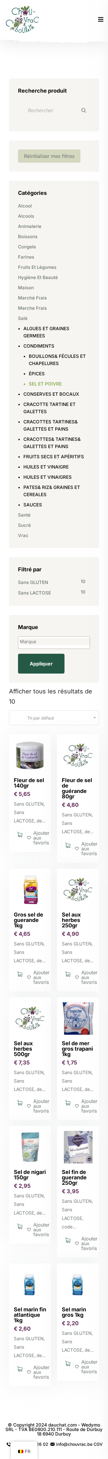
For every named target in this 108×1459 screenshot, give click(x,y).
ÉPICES (37, 373)
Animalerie (29, 226)
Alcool (25, 206)
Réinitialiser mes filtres (49, 156)
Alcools (26, 216)
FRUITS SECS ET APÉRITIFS (53, 456)
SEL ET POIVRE (45, 384)
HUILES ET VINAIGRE (46, 467)
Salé (23, 318)
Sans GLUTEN (33, 582)
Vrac (23, 535)
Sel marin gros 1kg (74, 1312)
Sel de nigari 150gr (30, 1175)
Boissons (28, 236)
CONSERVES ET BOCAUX (51, 394)
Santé (24, 515)
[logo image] (23, 20)
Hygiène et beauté (38, 277)
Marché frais (32, 298)
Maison (26, 287)
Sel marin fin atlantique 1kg (30, 1314)
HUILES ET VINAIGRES (47, 477)
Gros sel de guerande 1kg (28, 920)
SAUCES (32, 505)
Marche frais (32, 308)
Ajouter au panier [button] (20, 834)
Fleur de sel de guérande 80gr (77, 788)
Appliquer (41, 664)
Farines (26, 257)
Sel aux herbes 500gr (23, 1048)
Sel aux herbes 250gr (71, 920)
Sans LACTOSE (34, 593)
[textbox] (55, 641)
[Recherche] (84, 110)
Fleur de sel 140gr (29, 783)
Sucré (24, 525)
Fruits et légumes (37, 267)
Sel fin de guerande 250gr (74, 1177)
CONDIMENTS (38, 346)
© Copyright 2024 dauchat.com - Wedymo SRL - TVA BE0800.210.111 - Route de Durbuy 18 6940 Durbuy (54, 1429)
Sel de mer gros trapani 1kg (77, 1048)
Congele (27, 247)
